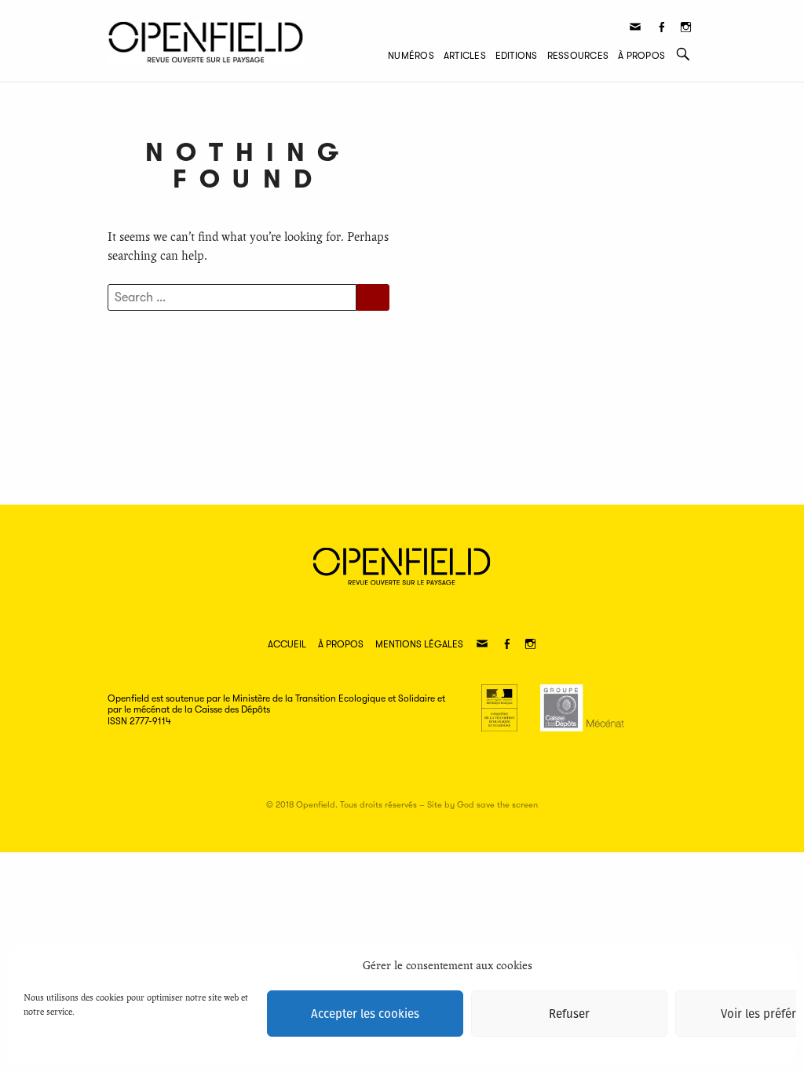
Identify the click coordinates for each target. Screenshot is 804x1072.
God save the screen (497, 805)
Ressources (577, 55)
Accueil (287, 644)
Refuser (569, 1014)
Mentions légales (419, 644)
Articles (465, 55)
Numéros (411, 55)
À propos (641, 55)
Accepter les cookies (365, 1014)
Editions (516, 55)
